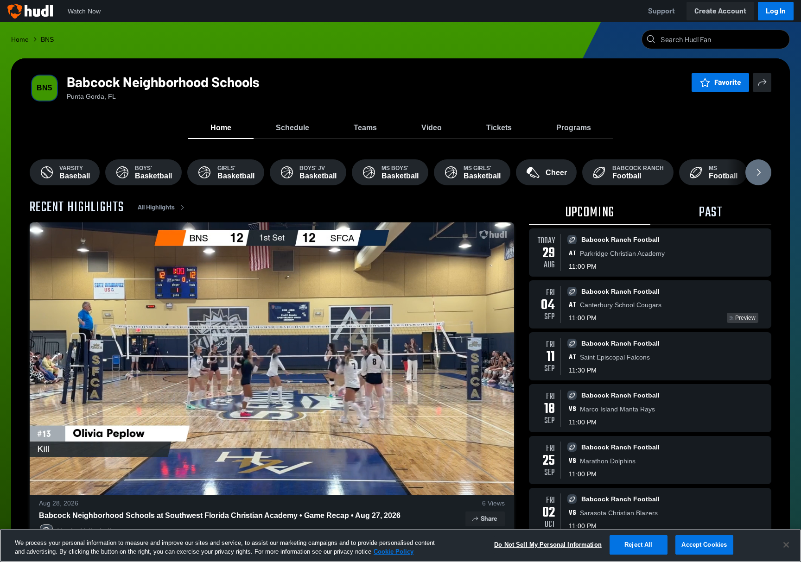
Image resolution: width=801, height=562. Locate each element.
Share (489, 518)
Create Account (720, 11)
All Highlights (156, 207)
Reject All (638, 544)
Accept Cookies (704, 544)
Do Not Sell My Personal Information (548, 544)
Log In (776, 11)
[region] (400, 545)
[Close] (786, 545)
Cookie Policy (393, 552)
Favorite (727, 82)
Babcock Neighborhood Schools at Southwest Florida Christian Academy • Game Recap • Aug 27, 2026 (219, 515)
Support (661, 11)
